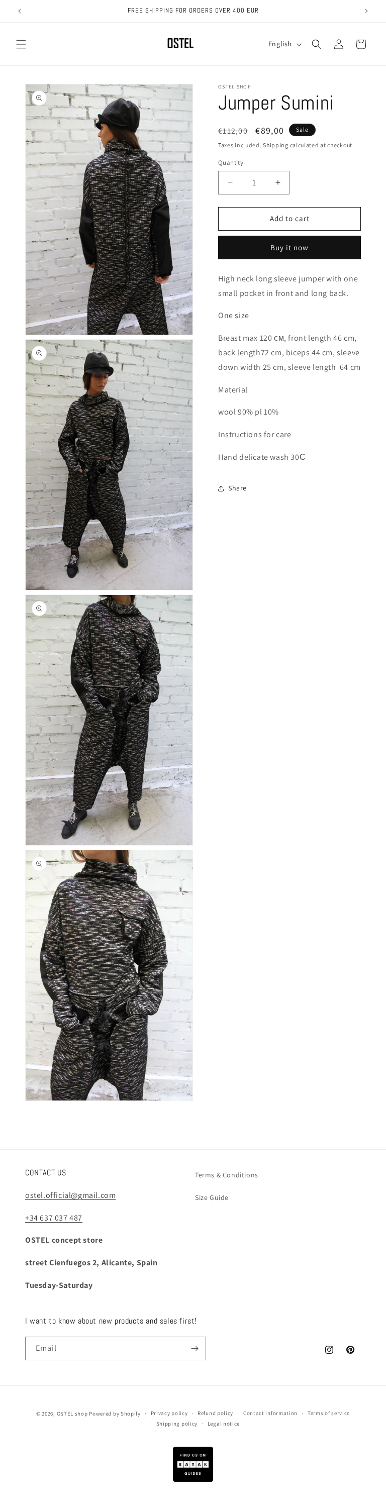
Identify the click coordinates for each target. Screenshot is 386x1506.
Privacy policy (169, 1413)
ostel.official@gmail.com (70, 1195)
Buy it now (289, 247)
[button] (21, 44)
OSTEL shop (72, 1413)
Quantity (230, 162)
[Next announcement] (366, 11)
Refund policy (215, 1413)
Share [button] (237, 487)
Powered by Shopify (115, 1413)
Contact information (270, 1413)
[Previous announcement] (20, 11)
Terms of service (329, 1413)
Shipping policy (177, 1423)
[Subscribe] (194, 1348)
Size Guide (212, 1197)
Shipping (275, 145)
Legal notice (224, 1423)
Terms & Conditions (226, 1174)
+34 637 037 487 (53, 1218)
